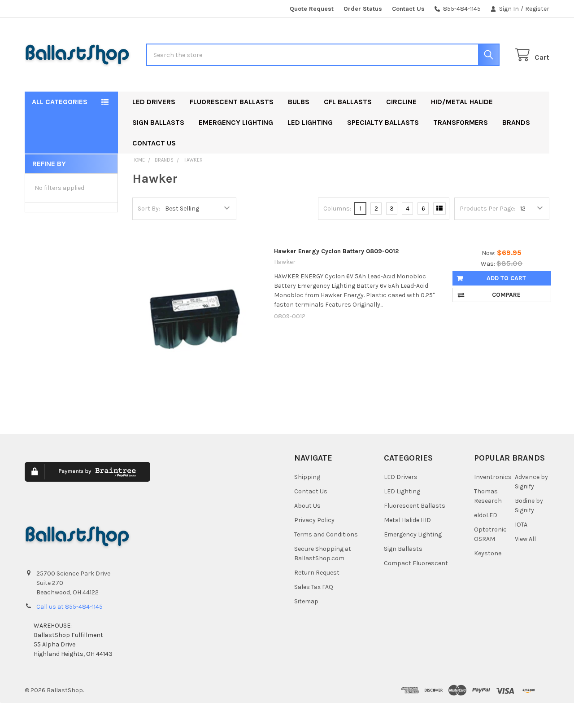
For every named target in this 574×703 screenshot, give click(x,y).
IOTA (521, 524)
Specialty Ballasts (383, 122)
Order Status (363, 9)
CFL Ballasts (348, 101)
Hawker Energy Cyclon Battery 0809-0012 (336, 251)
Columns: (337, 208)
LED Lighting (310, 122)
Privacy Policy (314, 520)
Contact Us (408, 9)
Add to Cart (506, 278)
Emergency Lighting (236, 122)
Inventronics (493, 477)
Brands (516, 122)
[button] (211, 478)
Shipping (307, 477)
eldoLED (485, 515)
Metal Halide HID (407, 520)
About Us (307, 506)
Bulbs (298, 101)
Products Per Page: (487, 208)
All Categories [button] (59, 101)
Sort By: (149, 208)
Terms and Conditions (326, 534)
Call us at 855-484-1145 (69, 607)
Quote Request (312, 9)
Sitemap (306, 601)
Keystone (487, 553)
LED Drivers (153, 101)
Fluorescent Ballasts (232, 101)
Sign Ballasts (158, 122)
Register (537, 9)
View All (525, 539)
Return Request (316, 572)
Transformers (460, 122)
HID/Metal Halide (462, 101)
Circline (401, 101)
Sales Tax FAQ (313, 587)
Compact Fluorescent (416, 563)
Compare (506, 295)
